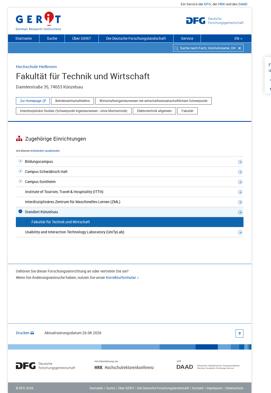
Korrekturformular (121, 277)
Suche (52, 38)
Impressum (214, 388)
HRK (221, 4)
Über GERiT (81, 38)
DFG (207, 4)
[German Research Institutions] (38, 20)
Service (187, 38)
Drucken (22, 332)
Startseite (23, 38)
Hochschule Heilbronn (36, 66)
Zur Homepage (30, 101)
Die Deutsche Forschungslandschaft (136, 38)
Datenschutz (234, 388)
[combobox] (208, 48)
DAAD (242, 4)
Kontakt (198, 388)
